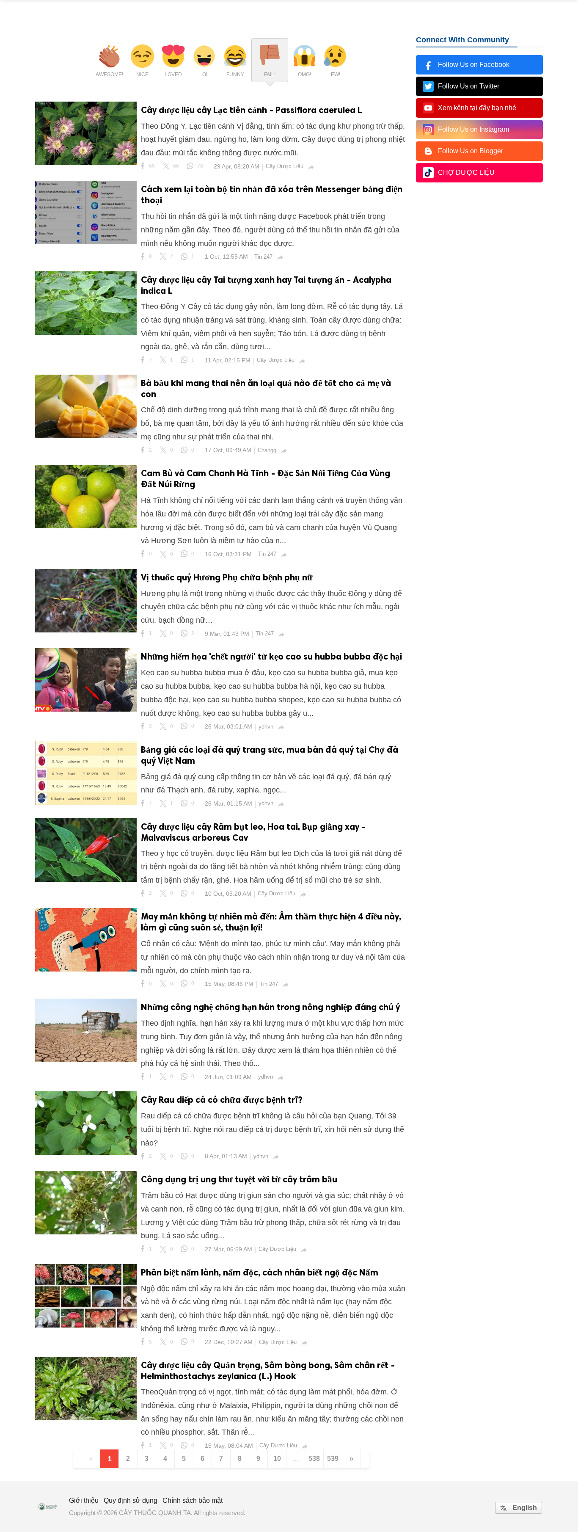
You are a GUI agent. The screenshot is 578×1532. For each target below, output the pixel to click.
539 (333, 1458)
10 (277, 1458)
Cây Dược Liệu (284, 166)
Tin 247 (263, 257)
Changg (267, 450)
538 (314, 1458)
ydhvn (266, 726)
